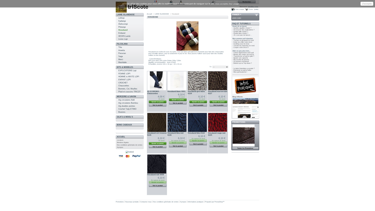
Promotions (238, 122)
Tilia (120, 47)
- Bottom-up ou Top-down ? (242, 63)
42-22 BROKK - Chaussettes (153, 92)
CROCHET (123, 83)
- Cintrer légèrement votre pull (243, 52)
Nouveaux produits (132, 202)
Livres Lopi (123, 39)
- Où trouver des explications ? (243, 30)
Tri (210, 67)
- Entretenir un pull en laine (241, 70)
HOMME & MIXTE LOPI (128, 76)
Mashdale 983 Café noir (250, 126)
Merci (120, 59)
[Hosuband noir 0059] (156, 164)
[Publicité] (130, 152)
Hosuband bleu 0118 (196, 133)
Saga (120, 56)
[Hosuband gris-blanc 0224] (197, 80)
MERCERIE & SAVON (126, 96)
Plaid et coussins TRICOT (129, 92)
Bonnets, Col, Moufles (127, 89)
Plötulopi (122, 27)
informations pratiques (195, 202)
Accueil (121, 137)
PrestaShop (218, 202)
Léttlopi (121, 18)
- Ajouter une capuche (240, 58)
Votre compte (239, 9)
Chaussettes (123, 86)
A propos (120, 147)
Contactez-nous (146, 202)
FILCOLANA (122, 44)
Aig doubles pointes (126, 106)
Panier (235, 14)
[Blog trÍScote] (245, 117)
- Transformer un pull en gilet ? (243, 56)
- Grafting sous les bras (240, 44)
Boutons (121, 112)
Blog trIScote (237, 97)
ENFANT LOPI (124, 80)
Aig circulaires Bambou (128, 103)
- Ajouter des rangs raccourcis (243, 54)
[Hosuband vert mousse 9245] (156, 122)
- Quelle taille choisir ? (240, 31)
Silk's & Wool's (125, 117)
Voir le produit (158, 105)
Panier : (251, 9)
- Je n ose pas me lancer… (242, 35)
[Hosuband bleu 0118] (197, 122)
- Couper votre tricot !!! (240, 47)
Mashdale (122, 62)
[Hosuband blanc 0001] (177, 80)
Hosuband (123, 30)
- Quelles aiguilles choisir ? (241, 28)
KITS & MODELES (125, 67)
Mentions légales (123, 142)
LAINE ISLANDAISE (126, 14)
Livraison (120, 140)
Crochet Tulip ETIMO (127, 109)
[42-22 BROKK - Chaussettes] (156, 80)
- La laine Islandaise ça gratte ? (243, 68)
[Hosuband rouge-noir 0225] (217, 122)
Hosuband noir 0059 (155, 175)
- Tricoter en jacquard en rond (243, 40)
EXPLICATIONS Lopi (127, 70)
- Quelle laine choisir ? (240, 33)
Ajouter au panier (157, 102)
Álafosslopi (123, 24)
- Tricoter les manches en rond (243, 45)
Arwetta (121, 50)
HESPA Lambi (124, 36)
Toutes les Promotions (245, 148)
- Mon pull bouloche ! (239, 72)
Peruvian (122, 53)
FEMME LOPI (124, 74)
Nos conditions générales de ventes (129, 145)
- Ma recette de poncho (240, 60)
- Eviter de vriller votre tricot (242, 42)
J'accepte (367, 3)
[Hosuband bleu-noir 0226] (177, 122)
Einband (121, 33)
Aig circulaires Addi (126, 100)
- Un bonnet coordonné (240, 61)
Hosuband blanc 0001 (176, 91)
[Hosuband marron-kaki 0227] (217, 80)
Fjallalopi (122, 21)
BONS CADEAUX (124, 125)
